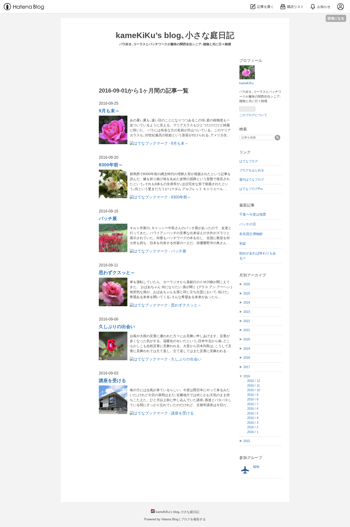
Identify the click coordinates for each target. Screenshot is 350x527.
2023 (246, 312)
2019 (246, 348)
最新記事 (247, 205)
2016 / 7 (252, 404)
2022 (246, 321)
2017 (246, 367)
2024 (246, 302)
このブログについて (253, 115)
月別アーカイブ (252, 275)
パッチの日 (249, 224)
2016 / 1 (252, 432)
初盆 (244, 243)
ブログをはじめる (251, 170)
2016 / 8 (252, 399)
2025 (246, 293)
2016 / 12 (253, 381)
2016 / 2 (252, 427)
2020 (246, 339)
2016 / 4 (252, 418)
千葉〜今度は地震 (252, 214)
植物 (256, 466)
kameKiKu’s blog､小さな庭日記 (175, 35)
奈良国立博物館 (252, 234)
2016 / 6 (252, 408)
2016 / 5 (252, 413)
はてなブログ (248, 161)
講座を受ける (112, 380)
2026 (246, 284)
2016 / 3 (252, 422)
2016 (246, 376)
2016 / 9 (252, 395)
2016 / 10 (253, 390)
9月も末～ (109, 110)
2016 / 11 (253, 385)
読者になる (336, 18)
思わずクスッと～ (117, 272)
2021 (246, 330)
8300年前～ (111, 164)
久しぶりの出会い (117, 326)
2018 (246, 358)
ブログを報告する (193, 519)
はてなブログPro (251, 189)
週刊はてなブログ (251, 179)
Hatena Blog (169, 519)
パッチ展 (108, 218)
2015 (246, 441)
